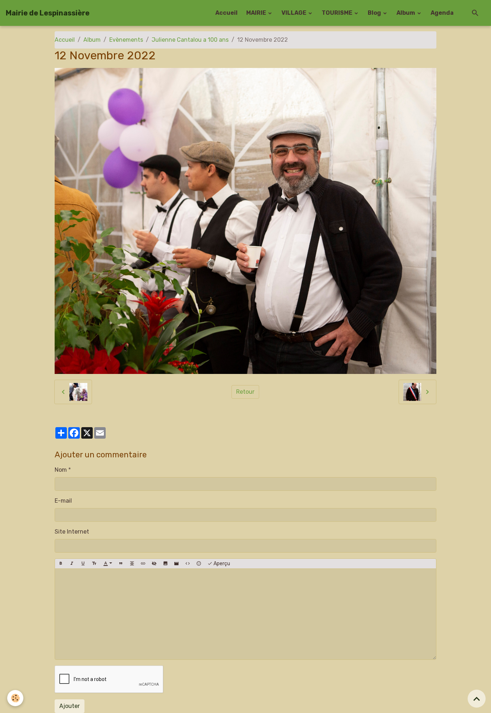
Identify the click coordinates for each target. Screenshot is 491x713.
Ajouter (69, 706)
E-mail (63, 500)
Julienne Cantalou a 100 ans (190, 39)
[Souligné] (83, 564)
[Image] (165, 564)
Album (406, 12)
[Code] (187, 564)
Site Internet (72, 531)
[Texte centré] (132, 564)
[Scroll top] (477, 699)
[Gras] (60, 564)
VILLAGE (294, 12)
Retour (245, 391)
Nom (61, 469)
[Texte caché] (154, 564)
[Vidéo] (176, 564)
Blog (375, 12)
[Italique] (72, 564)
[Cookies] (15, 698)
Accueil (226, 12)
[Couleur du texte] (108, 564)
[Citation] (121, 564)
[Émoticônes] (199, 564)
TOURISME (337, 12)
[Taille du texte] (94, 564)
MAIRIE (256, 12)
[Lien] (143, 564)
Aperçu (221, 564)
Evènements (126, 39)
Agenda (442, 12)
